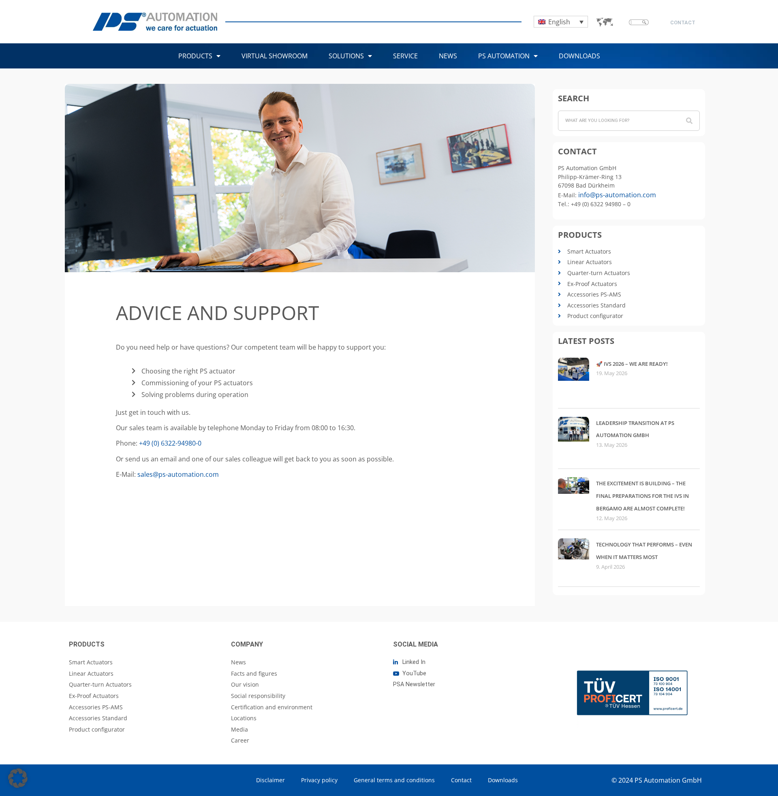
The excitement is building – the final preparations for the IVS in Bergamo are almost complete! (642, 496)
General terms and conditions (394, 780)
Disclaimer (270, 780)
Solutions (346, 55)
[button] (18, 778)
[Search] (689, 120)
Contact (461, 780)
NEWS (448, 55)
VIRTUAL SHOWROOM (275, 55)
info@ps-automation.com (617, 194)
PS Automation (504, 55)
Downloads (579, 55)
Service (405, 55)
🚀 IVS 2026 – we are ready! (632, 363)
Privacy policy (319, 780)
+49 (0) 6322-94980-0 (170, 443)
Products (195, 55)
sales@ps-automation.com (178, 474)
